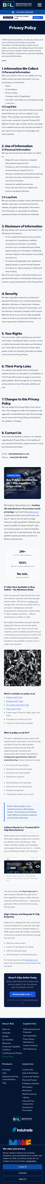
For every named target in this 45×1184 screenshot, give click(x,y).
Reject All (22, 1179)
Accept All (22, 1167)
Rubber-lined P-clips (14, 697)
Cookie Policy (31, 1161)
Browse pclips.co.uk (21, 994)
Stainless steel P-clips (14, 701)
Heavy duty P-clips (13, 709)
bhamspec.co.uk (31, 960)
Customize (22, 1173)
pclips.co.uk (32, 512)
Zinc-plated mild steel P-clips (17, 705)
